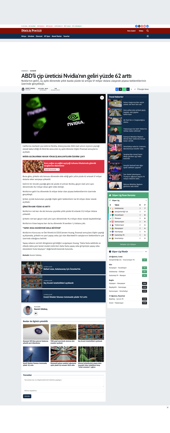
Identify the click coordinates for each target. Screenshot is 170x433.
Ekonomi (39, 36)
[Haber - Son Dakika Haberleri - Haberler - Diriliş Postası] (31, 31)
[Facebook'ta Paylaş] (116, 89)
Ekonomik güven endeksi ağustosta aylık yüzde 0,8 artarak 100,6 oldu (63, 364)
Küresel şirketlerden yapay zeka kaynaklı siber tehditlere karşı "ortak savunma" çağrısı (89, 365)
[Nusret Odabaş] (27, 310)
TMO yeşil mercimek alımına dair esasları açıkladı (63, 342)
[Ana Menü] (148, 36)
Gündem (31, 36)
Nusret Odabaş (40, 309)
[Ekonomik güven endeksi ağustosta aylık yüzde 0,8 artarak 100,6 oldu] (63, 354)
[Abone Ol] (143, 89)
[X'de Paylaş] (120, 89)
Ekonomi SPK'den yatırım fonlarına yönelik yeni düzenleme (35, 342)
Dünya (23, 36)
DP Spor (47, 36)
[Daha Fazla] (128, 89)
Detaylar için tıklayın (128, 244)
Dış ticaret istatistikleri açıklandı (90, 341)
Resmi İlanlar (57, 36)
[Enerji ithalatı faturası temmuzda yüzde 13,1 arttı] (36, 354)
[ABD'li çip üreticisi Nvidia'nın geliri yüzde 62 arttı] (63, 118)
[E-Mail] (35, 313)
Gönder (27, 396)
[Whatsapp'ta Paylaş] (124, 89)
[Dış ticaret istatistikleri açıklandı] (91, 332)
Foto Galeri (131, 31)
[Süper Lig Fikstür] (146, 252)
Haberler (24, 71)
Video (141, 31)
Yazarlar (66, 36)
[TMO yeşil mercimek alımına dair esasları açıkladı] (63, 332)
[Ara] (148, 31)
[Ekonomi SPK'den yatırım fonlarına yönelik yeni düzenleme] (36, 332)
